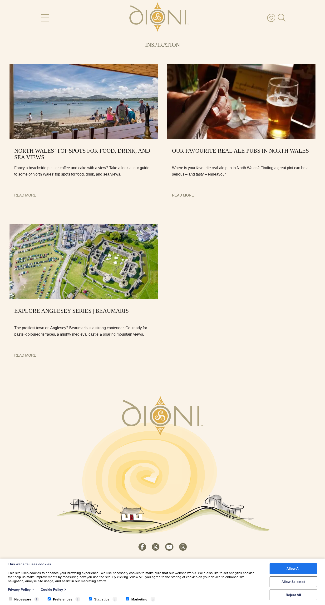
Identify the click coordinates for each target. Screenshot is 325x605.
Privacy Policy (21, 589)
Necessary (22, 599)
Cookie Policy (53, 589)
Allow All (293, 568)
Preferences (62, 599)
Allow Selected (293, 582)
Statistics (101, 599)
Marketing (139, 599)
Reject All (293, 595)
